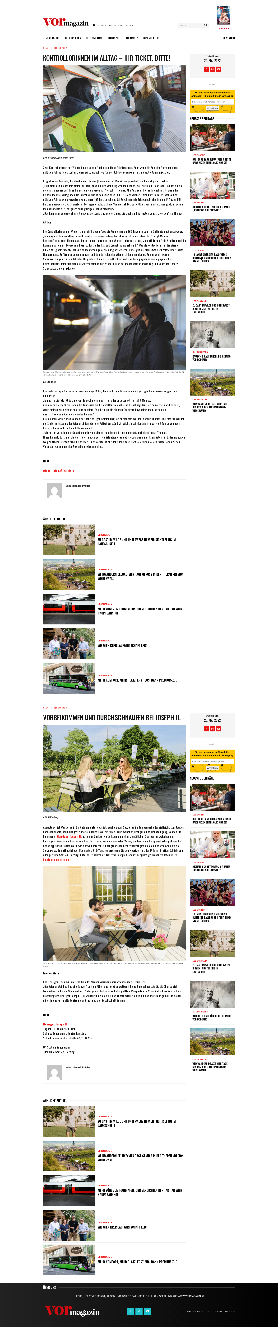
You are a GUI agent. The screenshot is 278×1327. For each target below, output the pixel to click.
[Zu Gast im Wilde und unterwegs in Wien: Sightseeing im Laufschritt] (69, 540)
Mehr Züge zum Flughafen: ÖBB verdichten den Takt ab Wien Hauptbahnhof (140, 610)
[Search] (206, 25)
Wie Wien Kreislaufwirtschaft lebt (123, 645)
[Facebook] (206, 69)
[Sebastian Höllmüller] (54, 490)
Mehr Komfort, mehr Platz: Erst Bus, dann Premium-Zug (137, 680)
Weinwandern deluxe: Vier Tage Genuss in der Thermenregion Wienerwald (141, 576)
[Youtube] (218, 69)
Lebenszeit (198, 155)
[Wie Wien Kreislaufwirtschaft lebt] (69, 643)
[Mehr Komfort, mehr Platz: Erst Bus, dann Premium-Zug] (69, 678)
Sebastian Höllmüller (77, 485)
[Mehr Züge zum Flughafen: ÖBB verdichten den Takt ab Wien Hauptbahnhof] (69, 609)
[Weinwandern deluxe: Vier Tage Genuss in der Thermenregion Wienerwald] (69, 574)
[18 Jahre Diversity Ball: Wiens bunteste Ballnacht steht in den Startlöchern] (212, 232)
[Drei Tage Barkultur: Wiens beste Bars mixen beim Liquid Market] (212, 137)
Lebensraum (60, 48)
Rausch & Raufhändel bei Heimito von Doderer (211, 358)
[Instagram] (212, 69)
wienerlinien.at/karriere (58, 470)
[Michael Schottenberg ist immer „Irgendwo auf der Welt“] (212, 185)
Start (46, 48)
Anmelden (212, 108)
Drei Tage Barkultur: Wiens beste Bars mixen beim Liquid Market (211, 161)
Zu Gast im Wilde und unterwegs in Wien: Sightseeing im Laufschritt (137, 541)
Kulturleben (200, 352)
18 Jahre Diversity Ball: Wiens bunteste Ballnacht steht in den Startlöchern (211, 258)
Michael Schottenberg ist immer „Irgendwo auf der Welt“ (211, 208)
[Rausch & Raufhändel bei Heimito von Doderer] (212, 334)
